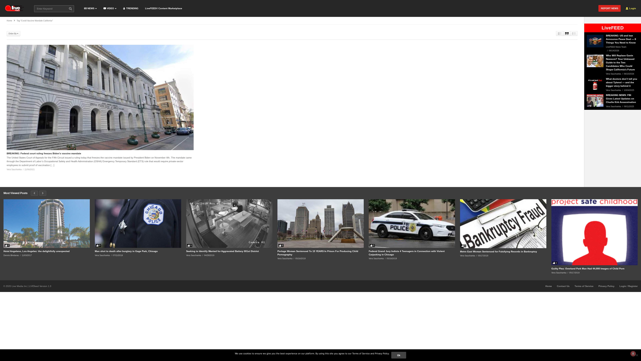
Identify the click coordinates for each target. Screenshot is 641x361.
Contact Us (563, 286)
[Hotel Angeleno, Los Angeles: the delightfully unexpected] (47, 223)
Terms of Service (584, 286)
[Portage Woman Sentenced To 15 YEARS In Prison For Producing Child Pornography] (320, 223)
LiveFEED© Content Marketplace (163, 8)
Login (632, 8)
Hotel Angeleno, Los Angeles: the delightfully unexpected (37, 251)
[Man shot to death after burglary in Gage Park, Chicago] (138, 223)
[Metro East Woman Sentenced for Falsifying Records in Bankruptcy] (503, 223)
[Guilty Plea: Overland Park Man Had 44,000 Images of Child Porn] (594, 232)
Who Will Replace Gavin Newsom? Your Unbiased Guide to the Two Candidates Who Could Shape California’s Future (620, 62)
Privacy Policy (606, 286)
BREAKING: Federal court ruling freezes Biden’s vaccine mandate (44, 153)
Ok (398, 355)
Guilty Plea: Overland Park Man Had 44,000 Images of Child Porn (587, 268)
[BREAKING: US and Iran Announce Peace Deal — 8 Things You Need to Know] (595, 41)
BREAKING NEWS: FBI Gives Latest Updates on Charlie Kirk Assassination (621, 98)
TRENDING (132, 8)
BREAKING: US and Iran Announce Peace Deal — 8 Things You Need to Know (621, 39)
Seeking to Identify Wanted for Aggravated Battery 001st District (222, 251)
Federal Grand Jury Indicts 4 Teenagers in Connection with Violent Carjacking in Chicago (407, 253)
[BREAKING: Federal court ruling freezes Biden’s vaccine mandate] (100, 97)
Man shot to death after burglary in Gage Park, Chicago (126, 251)
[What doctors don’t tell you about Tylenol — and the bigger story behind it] (595, 84)
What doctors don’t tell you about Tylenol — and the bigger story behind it (621, 82)
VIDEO (110, 8)
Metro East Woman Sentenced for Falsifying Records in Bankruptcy (498, 251)
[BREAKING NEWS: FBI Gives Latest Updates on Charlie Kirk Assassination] (595, 100)
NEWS (90, 8)
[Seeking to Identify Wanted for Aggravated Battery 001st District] (229, 223)
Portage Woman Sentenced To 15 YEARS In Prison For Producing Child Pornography (317, 253)
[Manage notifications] (633, 353)
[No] (636, 355)
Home (548, 286)
